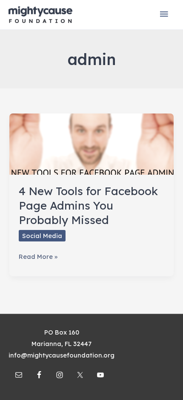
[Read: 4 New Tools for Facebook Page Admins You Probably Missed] (91, 143)
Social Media (42, 236)
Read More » (38, 257)
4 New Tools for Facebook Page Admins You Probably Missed (88, 205)
